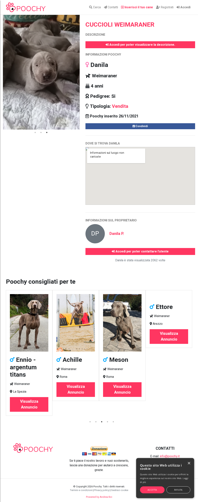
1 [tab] (35, 132)
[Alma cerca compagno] (178, 296)
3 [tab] (47, 132)
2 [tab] (41, 132)
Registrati (166, 7)
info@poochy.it (170, 456)
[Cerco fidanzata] (85, 323)
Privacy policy (101, 490)
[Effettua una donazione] (99, 450)
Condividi (141, 126)
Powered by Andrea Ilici (99, 497)
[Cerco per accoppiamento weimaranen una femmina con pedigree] (131, 296)
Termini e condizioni (81, 490)
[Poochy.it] (25, 7)
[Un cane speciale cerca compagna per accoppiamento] (38, 323)
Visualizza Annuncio (38, 389)
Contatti (112, 7)
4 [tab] (108, 422)
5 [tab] (113, 422)
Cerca (96, 7)
